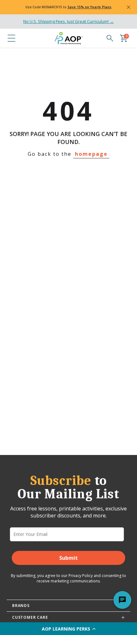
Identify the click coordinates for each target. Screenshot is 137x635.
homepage (91, 153)
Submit (68, 557)
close (128, 7)
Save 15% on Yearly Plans (90, 7)
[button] (68, 628)
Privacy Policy (80, 575)
